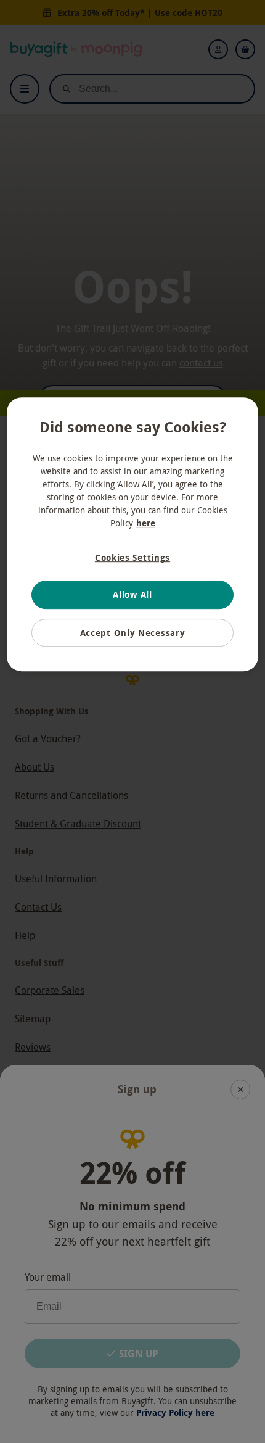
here (145, 523)
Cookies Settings (132, 557)
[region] (133, 534)
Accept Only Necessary (133, 633)
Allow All (132, 594)
